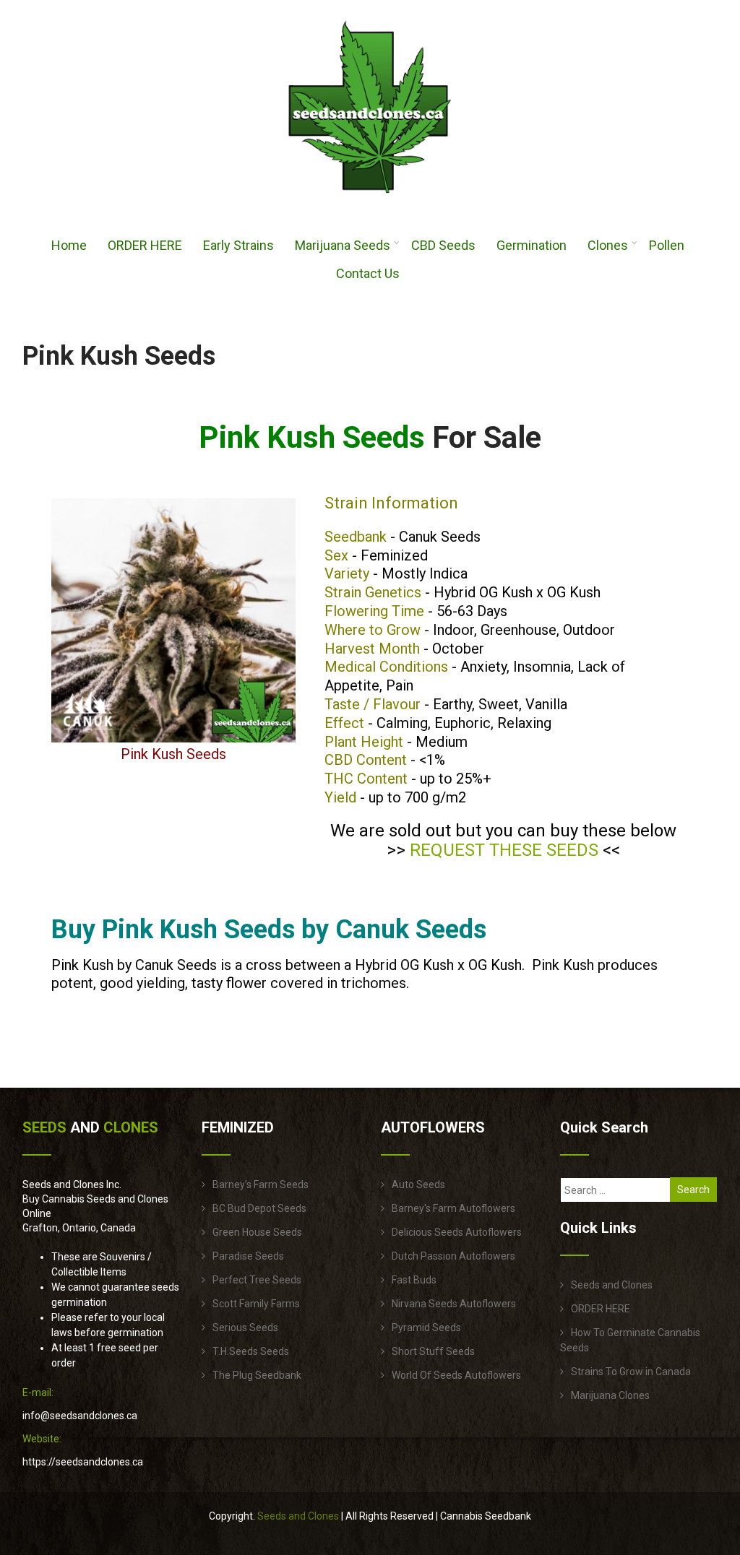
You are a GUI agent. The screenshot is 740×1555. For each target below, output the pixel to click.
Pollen (666, 245)
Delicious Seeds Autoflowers (457, 1232)
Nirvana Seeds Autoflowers (454, 1303)
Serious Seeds (245, 1327)
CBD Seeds (443, 245)
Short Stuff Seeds (433, 1351)
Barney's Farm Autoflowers (453, 1208)
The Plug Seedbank (256, 1375)
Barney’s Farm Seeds (260, 1184)
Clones (608, 245)
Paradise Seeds (248, 1256)
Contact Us (368, 273)
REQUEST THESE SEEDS (504, 850)
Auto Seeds (418, 1184)
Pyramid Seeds (426, 1327)
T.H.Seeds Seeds (250, 1351)
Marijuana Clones (610, 1395)
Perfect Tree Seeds (256, 1280)
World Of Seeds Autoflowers (456, 1375)
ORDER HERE (145, 245)
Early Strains (238, 245)
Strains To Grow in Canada (631, 1371)
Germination (531, 245)
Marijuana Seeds (342, 245)
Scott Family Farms (256, 1303)
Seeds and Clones (612, 1285)
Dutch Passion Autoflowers (453, 1256)
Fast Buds (414, 1280)
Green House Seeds (257, 1232)
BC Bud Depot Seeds (259, 1208)
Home (69, 245)
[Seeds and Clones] (370, 201)
